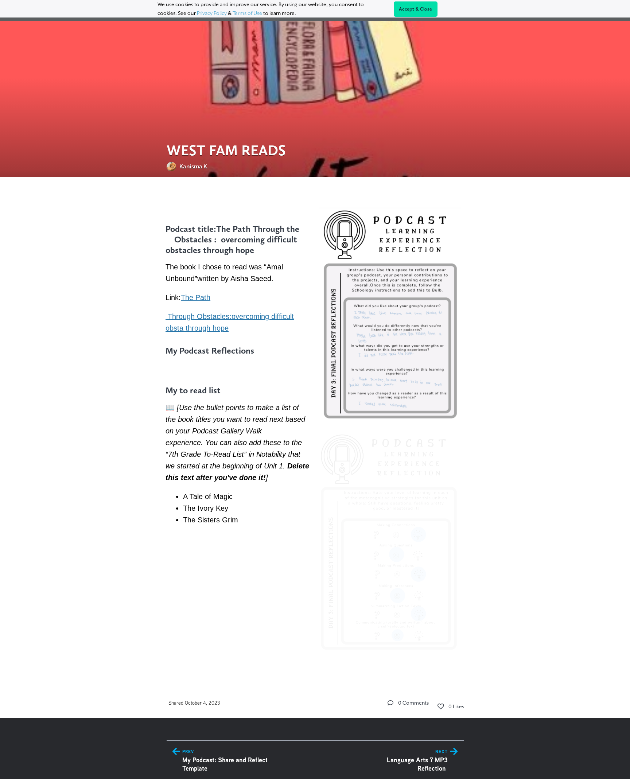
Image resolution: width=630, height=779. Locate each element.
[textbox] (315, 427)
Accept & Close (415, 9)
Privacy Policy (212, 13)
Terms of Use (247, 13)
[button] (390, 703)
